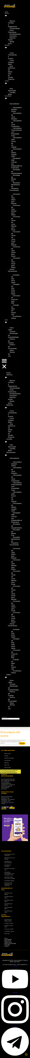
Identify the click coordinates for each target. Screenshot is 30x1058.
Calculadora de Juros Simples (16, 116)
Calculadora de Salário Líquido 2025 (16, 152)
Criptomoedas (15, 28)
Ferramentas (10, 452)
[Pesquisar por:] (10, 743)
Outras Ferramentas (12, 270)
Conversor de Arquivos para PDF (15, 299)
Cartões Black (11, 93)
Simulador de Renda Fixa (15, 178)
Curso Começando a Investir (12, 56)
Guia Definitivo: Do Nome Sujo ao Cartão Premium (11, 72)
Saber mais (9, 803)
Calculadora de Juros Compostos (16, 123)
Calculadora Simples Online (16, 109)
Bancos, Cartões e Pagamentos (12, 24)
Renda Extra (11, 43)
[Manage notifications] (26, 1054)
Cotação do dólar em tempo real (15, 309)
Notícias (9, 375)
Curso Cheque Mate (11, 62)
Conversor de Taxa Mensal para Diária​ (15, 210)
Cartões (9, 439)
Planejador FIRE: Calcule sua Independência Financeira (16, 163)
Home (6, 12)
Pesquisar (4, 717)
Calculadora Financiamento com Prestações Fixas (16, 132)
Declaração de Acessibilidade (13, 335)
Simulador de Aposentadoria (16, 171)
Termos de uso (11, 354)
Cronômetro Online (16, 317)
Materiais (9, 405)
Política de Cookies (11, 341)
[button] (4, 363)
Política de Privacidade (12, 346)
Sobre (8, 675)
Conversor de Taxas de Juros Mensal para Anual (15, 223)
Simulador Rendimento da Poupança (15, 185)
